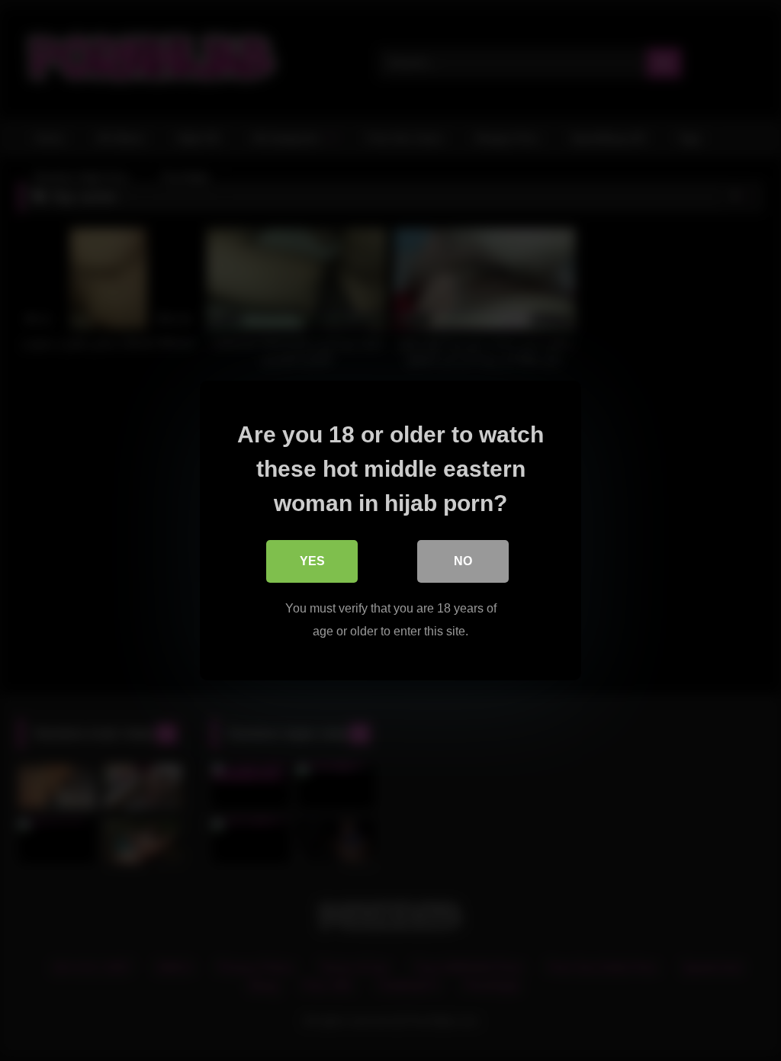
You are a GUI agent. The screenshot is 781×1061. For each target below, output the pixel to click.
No (463, 561)
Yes (312, 561)
